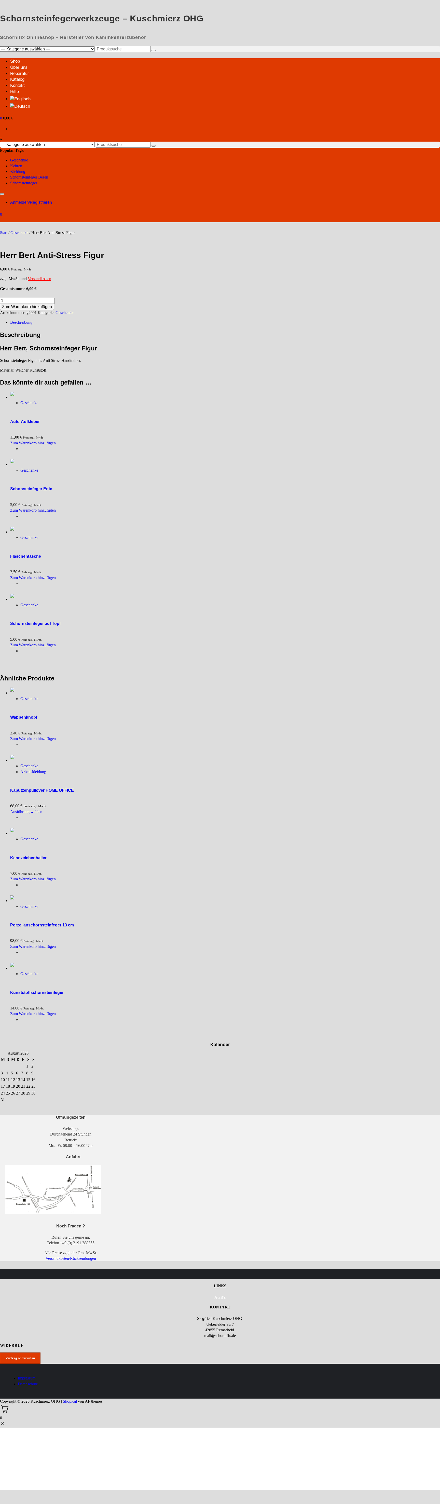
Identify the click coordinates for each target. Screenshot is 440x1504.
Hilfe (14, 91)
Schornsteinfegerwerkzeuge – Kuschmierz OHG (101, 18)
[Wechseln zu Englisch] (20, 99)
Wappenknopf (23, 717)
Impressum (26, 1378)
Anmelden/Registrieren (31, 202)
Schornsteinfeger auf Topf (35, 623)
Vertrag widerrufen (20, 1358)
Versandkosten (39, 279)
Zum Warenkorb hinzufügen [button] (33, 443)
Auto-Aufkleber (25, 421)
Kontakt (17, 85)
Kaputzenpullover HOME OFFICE (42, 790)
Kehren (16, 166)
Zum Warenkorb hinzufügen (27, 307)
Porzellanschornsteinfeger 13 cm (42, 925)
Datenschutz (28, 1384)
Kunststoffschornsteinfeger (37, 992)
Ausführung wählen (26, 812)
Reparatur (19, 73)
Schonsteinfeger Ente (31, 489)
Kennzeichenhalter (28, 858)
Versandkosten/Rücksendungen (71, 1258)
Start (3, 232)
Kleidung (17, 171)
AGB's (220, 1297)
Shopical (70, 1401)
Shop (15, 61)
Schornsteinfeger (23, 183)
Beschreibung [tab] (21, 322)
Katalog (17, 79)
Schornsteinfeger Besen (29, 177)
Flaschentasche (25, 556)
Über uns (19, 67)
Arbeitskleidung (33, 772)
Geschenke (19, 160)
